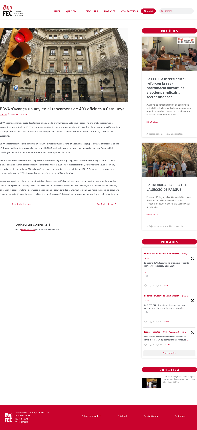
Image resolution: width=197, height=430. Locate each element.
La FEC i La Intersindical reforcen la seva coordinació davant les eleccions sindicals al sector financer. (166, 88)
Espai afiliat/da (151, 416)
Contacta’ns (180, 416)
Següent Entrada (106, 204)
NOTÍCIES (109, 11)
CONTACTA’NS (129, 11)
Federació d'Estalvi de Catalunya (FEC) (162, 254)
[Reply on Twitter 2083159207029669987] (146, 286)
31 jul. (147, 258)
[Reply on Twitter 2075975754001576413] (146, 322)
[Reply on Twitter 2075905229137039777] (146, 345)
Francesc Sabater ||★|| (155, 332)
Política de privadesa (91, 416)
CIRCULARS (92, 11)
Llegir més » (152, 122)
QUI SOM (71, 11)
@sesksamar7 (174, 332)
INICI (57, 11)
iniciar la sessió (28, 230)
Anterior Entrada (21, 204)
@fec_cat (185, 254)
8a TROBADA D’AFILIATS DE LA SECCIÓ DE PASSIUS (168, 187)
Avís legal (122, 416)
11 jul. (147, 301)
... (145, 272)
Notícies (3, 114)
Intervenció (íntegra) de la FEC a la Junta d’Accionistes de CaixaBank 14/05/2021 (179, 378)
